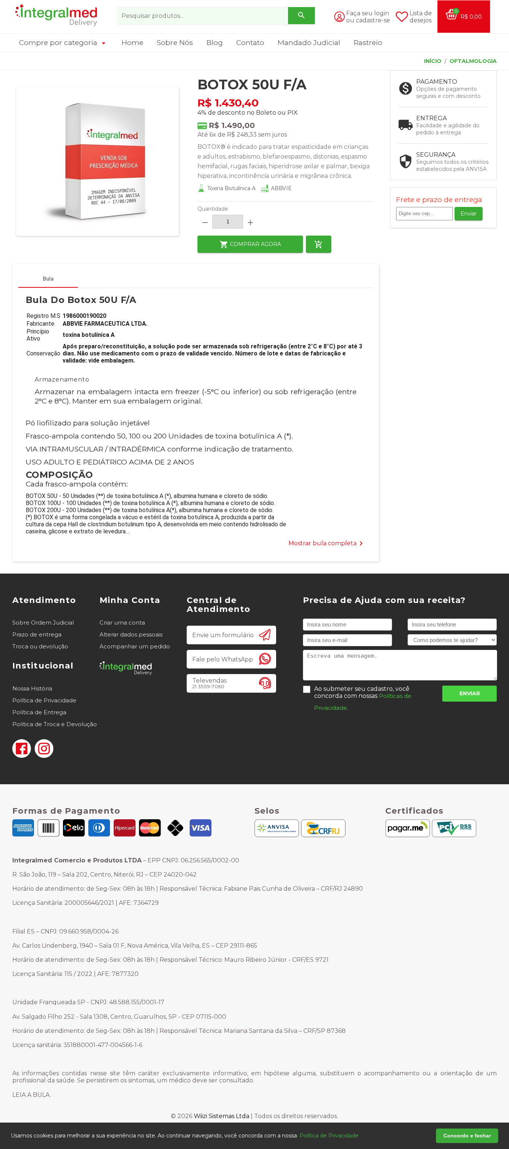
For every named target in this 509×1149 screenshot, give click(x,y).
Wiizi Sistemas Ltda (221, 1116)
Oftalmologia (473, 61)
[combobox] (216, 16)
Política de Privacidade (44, 700)
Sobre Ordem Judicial (43, 622)
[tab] (48, 279)
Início (433, 61)
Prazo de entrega (36, 634)
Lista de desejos (421, 16)
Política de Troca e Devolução (54, 724)
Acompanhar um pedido (134, 646)
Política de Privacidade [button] (329, 1135)
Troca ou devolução (40, 646)
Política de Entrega (39, 712)
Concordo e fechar (467, 1136)
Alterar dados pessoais (130, 634)
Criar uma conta (122, 622)
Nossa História (32, 688)
